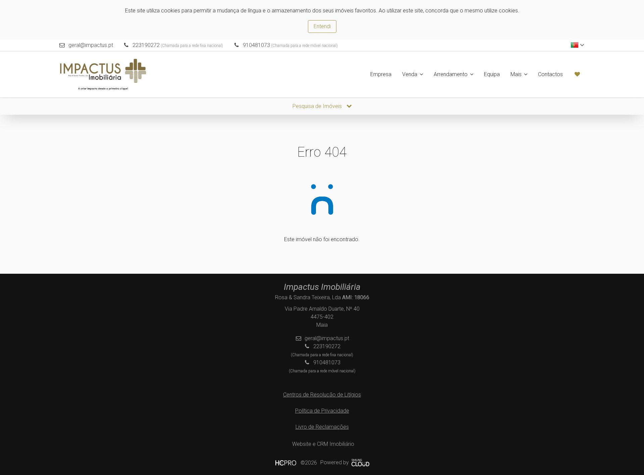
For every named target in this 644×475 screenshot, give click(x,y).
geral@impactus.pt (90, 45)
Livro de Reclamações (322, 427)
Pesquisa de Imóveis (317, 106)
